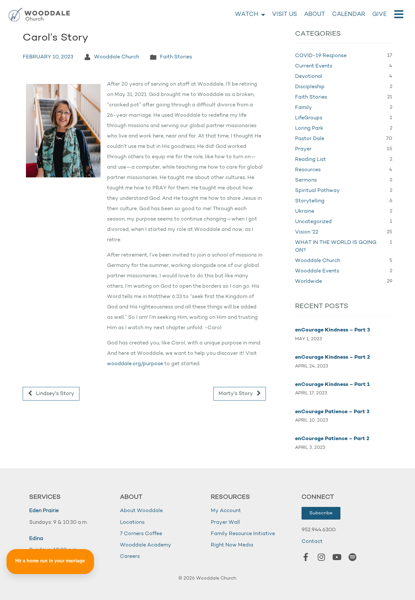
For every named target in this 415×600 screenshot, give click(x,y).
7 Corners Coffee (141, 533)
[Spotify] (352, 557)
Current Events (313, 66)
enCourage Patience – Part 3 (332, 411)
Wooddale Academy (145, 545)
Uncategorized (313, 221)
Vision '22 (306, 232)
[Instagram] (321, 557)
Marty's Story (236, 393)
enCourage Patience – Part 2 (332, 438)
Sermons (306, 180)
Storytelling (310, 201)
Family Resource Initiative (243, 533)
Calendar (348, 15)
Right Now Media (232, 545)
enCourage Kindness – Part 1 (332, 384)
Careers (130, 556)
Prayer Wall (225, 522)
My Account (226, 510)
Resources (308, 170)
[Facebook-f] (305, 557)
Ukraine (304, 211)
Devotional (308, 76)
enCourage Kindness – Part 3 (332, 330)
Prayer (303, 149)
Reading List (310, 159)
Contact (312, 541)
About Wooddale (141, 510)
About (314, 15)
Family (303, 107)
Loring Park (309, 128)
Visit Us (284, 15)
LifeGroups (308, 118)
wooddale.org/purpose (135, 363)
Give (379, 15)
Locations (132, 522)
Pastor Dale (309, 138)
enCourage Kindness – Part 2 (332, 357)
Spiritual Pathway (317, 190)
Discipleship (310, 87)
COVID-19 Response (321, 55)
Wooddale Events (317, 271)
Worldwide (308, 281)
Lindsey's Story (54, 393)
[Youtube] (336, 557)
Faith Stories (176, 57)
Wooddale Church (116, 57)
